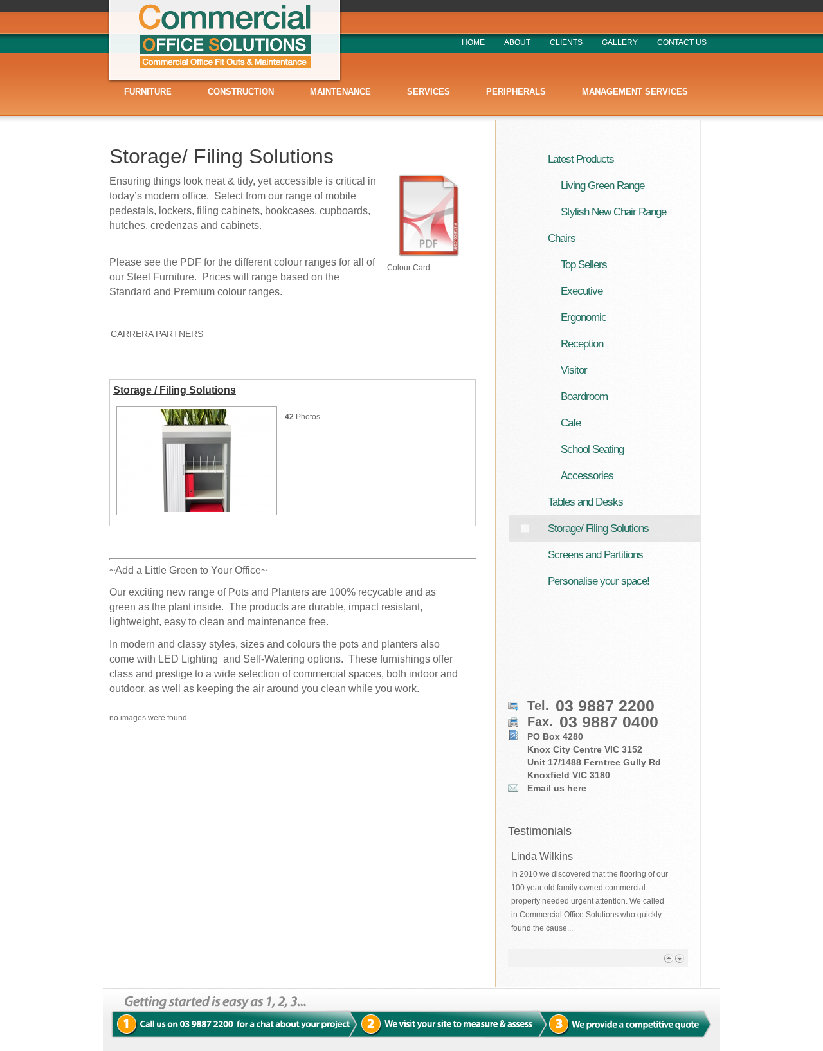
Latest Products (581, 159)
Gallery (620, 42)
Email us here (556, 788)
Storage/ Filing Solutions (221, 156)
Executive (581, 291)
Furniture (148, 91)
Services (428, 91)
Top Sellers (584, 265)
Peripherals (516, 91)
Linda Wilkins (542, 856)
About (517, 42)
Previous (668, 958)
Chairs (561, 238)
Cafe (571, 423)
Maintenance (340, 91)
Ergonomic (583, 317)
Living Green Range (602, 185)
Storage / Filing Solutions (174, 390)
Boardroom (584, 396)
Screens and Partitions (595, 555)
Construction (241, 91)
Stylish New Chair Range (613, 212)
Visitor (574, 370)
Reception (582, 344)
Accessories (587, 476)
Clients (566, 42)
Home (473, 42)
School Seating (592, 449)
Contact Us (682, 42)
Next (679, 958)
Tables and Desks (585, 502)
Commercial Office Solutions (224, 42)
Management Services (635, 91)
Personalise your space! (598, 581)
